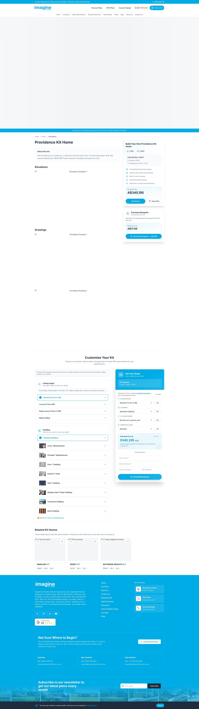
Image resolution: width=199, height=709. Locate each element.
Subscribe (154, 686)
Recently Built (106, 598)
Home (58, 14)
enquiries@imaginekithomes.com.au (49, 664)
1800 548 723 (46, 661)
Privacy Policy (92, 705)
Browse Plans (97, 8)
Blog (122, 14)
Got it (160, 705)
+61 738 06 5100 (135, 661)
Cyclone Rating (126, 416)
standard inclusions (143, 393)
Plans (44, 136)
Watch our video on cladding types (50, 518)
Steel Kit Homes (107, 601)
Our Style (104, 613)
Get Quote (136, 201)
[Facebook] (37, 613)
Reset (159, 394)
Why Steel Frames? (79, 14)
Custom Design (125, 8)
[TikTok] (49, 613)
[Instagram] (43, 613)
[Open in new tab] (62, 541)
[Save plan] (38, 541)
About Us (129, 14)
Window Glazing (126, 425)
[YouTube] (55, 613)
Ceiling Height (125, 399)
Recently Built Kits (94, 14)
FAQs (116, 14)
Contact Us (139, 14)
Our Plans (105, 587)
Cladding (124, 407)
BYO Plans (111, 8)
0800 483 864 (90, 661)
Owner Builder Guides (109, 609)
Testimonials (107, 14)
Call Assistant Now (150, 642)
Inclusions (66, 14)
